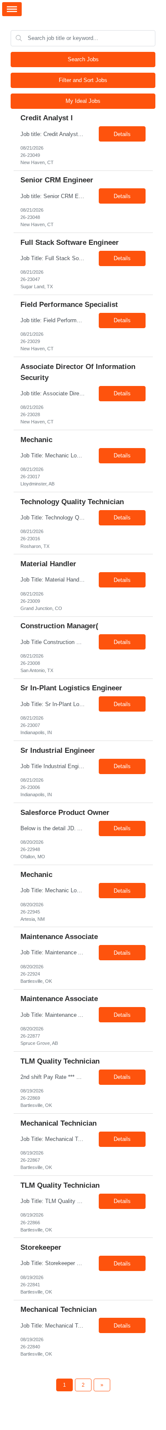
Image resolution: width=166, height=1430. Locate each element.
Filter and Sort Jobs (83, 80)
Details (122, 134)
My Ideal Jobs (83, 101)
